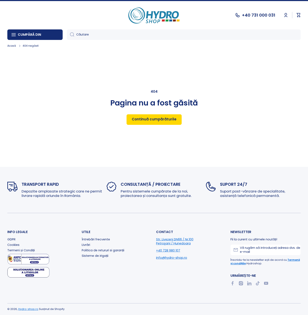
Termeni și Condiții (21, 250)
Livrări (86, 245)
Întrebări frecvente (96, 239)
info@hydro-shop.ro (171, 258)
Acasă (11, 45)
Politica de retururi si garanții (103, 250)
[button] (298, 15)
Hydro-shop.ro (28, 309)
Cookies (13, 245)
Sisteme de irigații (95, 256)
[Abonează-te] (295, 250)
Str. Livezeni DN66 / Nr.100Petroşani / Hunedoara (174, 241)
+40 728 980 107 (168, 250)
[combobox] (184, 34)
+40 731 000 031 (258, 15)
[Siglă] (154, 15)
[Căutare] (70, 34)
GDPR (11, 239)
